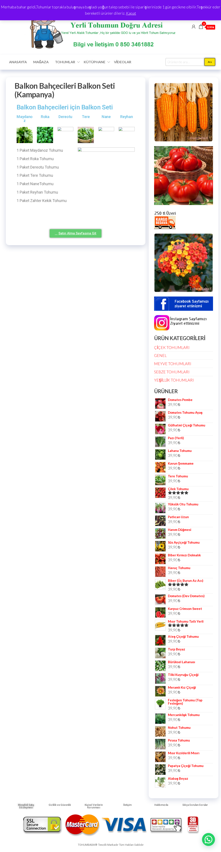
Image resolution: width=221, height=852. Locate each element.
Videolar (122, 62)
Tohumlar (65, 62)
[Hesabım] (193, 26)
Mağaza (41, 62)
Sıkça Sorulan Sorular (195, 804)
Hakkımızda (161, 804)
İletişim (127, 804)
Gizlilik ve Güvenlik (60, 804)
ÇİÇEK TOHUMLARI (171, 347)
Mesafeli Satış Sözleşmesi (26, 806)
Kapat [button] (131, 13)
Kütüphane (94, 62)
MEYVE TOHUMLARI (172, 363)
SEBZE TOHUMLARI (171, 371)
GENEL (160, 355)
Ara (210, 61)
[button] (208, 839)
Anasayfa (18, 62)
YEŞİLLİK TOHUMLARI (174, 380)
